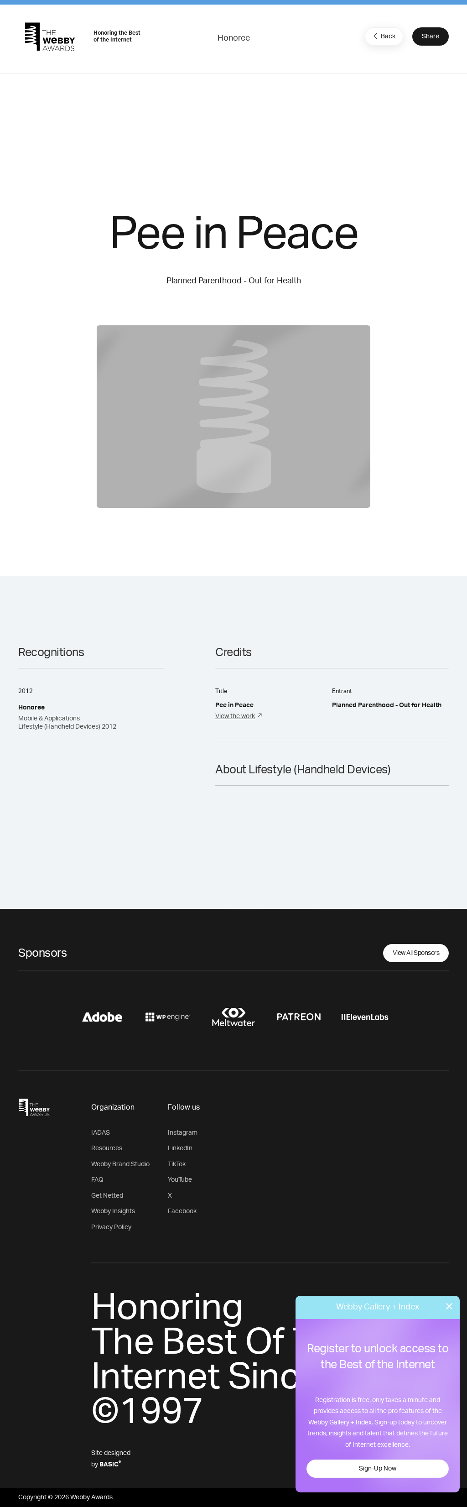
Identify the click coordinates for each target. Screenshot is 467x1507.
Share (430, 36)
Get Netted (107, 1196)
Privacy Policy (111, 1227)
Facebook (182, 1211)
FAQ (97, 1180)
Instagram (182, 1133)
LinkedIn (180, 1148)
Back (388, 36)
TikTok (177, 1164)
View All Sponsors (416, 953)
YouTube (180, 1180)
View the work (235, 716)
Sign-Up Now (377, 1468)
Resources (106, 1148)
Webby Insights (113, 1211)
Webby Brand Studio (120, 1164)
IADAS (100, 1133)
